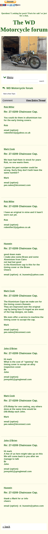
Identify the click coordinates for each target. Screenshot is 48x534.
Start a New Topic (9, 94)
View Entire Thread (35, 100)
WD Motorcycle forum (19, 88)
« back (6, 526)
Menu (10, 77)
